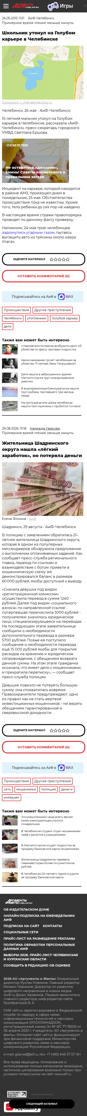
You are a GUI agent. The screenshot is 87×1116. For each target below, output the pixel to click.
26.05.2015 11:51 (13, 18)
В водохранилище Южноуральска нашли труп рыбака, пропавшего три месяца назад (50, 392)
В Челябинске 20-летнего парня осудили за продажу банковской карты (50, 875)
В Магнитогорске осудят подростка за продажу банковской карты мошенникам (50, 847)
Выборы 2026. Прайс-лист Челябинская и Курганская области (41, 957)
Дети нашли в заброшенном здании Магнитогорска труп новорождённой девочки (47, 378)
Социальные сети (21, 932)
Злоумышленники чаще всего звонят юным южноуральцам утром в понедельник (47, 820)
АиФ (32, 519)
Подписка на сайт (21, 926)
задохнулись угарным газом (28, 232)
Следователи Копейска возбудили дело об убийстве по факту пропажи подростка (51, 347)
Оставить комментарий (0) (44, 276)
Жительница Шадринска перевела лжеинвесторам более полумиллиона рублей (48, 863)
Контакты (52, 926)
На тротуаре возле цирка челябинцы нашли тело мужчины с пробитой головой (51, 404)
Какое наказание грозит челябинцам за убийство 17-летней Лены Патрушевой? (48, 361)
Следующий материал (41, 1103)
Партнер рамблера (42, 1094)
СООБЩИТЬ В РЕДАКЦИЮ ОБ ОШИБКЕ (37, 965)
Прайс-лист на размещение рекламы (39, 939)
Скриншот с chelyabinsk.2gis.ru (27, 102)
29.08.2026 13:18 (14, 428)
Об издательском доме (26, 910)
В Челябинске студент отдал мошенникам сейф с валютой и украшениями (50, 832)
